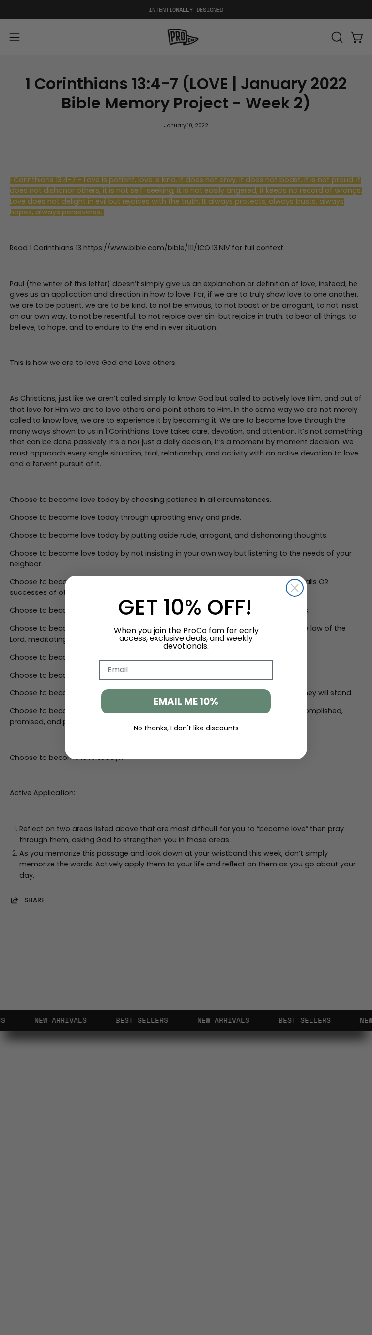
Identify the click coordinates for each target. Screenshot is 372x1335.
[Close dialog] (294, 587)
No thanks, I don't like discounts (186, 728)
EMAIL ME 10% (186, 701)
